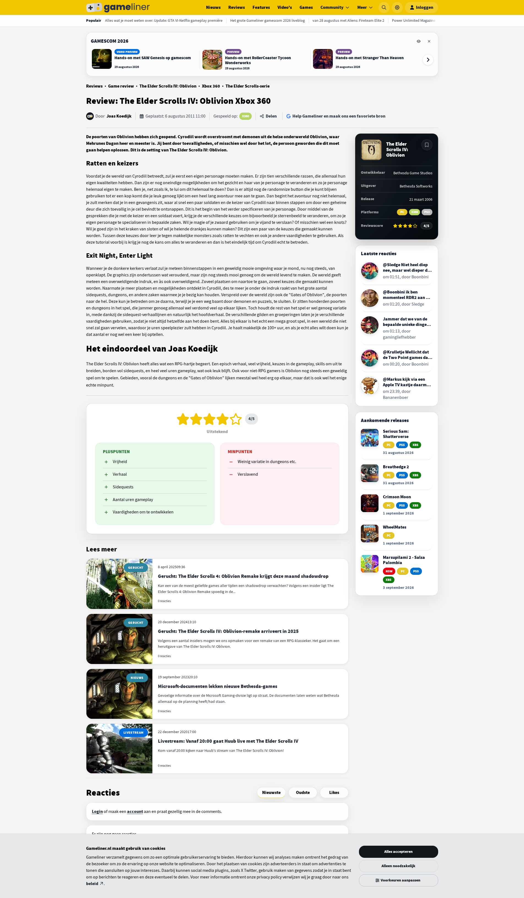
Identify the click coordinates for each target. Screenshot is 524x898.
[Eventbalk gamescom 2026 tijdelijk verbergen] (418, 41)
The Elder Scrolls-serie (248, 86)
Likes (334, 793)
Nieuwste (271, 793)
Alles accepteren (398, 851)
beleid (92, 884)
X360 (245, 116)
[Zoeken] (383, 7)
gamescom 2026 (109, 41)
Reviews (236, 7)
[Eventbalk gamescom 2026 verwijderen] (429, 41)
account (135, 812)
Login (97, 812)
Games (306, 7)
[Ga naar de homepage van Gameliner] (118, 7)
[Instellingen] (397, 7)
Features (261, 7)
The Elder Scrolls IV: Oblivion (167, 86)
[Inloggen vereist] (426, 144)
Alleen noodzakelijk (398, 866)
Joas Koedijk (118, 116)
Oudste (303, 793)
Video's (285, 7)
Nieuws (213, 7)
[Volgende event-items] (428, 59)
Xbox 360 (211, 86)
